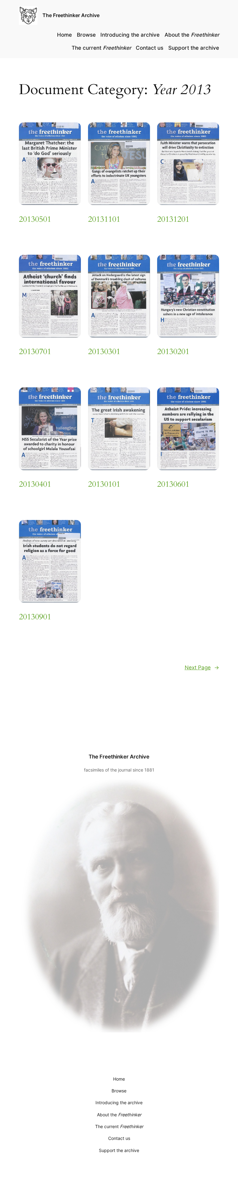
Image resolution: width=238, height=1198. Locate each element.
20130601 (173, 484)
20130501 (35, 219)
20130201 (173, 352)
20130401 (35, 484)
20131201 (173, 219)
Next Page (202, 667)
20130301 (104, 352)
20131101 (104, 219)
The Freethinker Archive (70, 15)
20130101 (104, 484)
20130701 (35, 352)
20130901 (35, 617)
